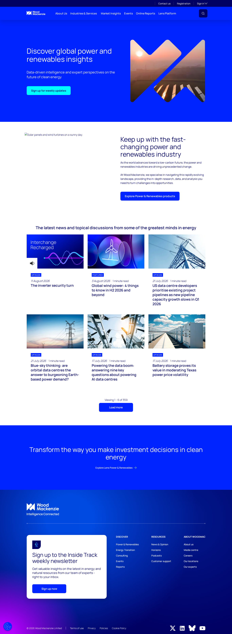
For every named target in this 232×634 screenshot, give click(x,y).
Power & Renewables (127, 544)
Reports (120, 566)
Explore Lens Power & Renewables (113, 467)
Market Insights (111, 13)
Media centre (191, 550)
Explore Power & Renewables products (150, 196)
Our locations (191, 561)
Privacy (92, 628)
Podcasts (156, 555)
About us (188, 544)
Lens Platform (167, 13)
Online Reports (145, 13)
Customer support (161, 561)
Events (128, 13)
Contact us (164, 3)
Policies (104, 628)
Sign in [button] (202, 3)
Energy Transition (125, 550)
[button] (203, 13)
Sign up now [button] (49, 589)
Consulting (122, 555)
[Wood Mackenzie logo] (36, 13)
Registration (183, 3)
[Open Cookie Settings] (7, 626)
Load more (116, 407)
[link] (116, 509)
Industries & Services (83, 13)
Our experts (190, 566)
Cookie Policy (119, 628)
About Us (61, 13)
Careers (188, 555)
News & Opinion (159, 544)
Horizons (156, 550)
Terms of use (77, 628)
